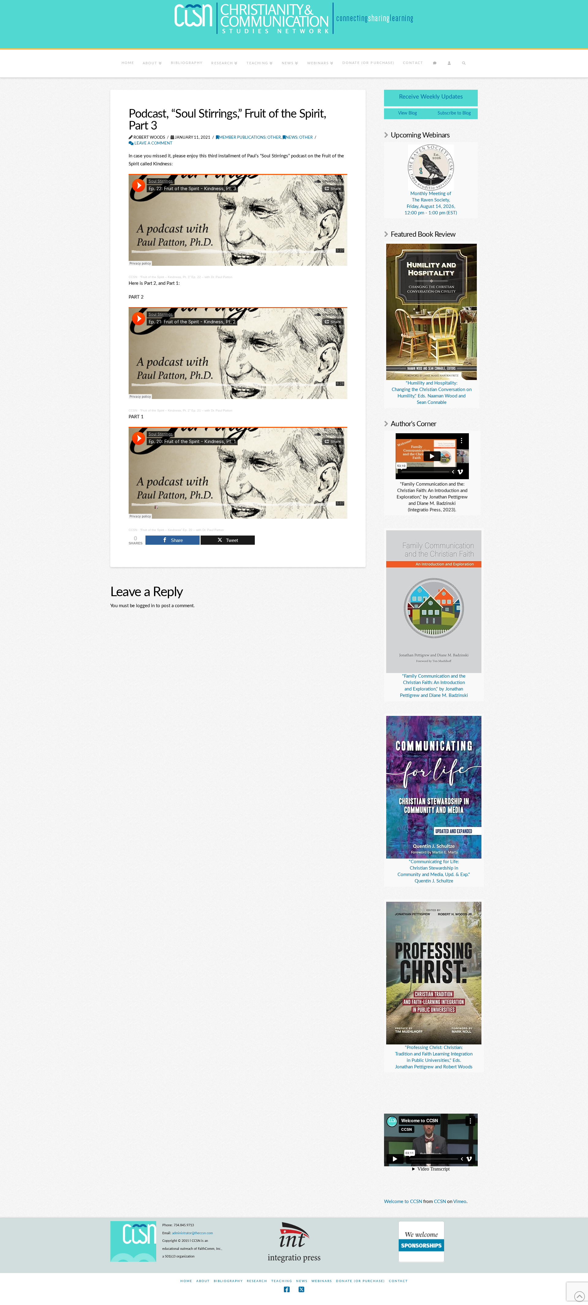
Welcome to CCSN (403, 1201)
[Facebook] (286, 1289)
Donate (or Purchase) (360, 1281)
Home (186, 1281)
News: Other (299, 138)
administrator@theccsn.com (192, 1233)
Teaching (281, 1281)
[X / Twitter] (301, 1289)
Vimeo (459, 1201)
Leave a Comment (153, 143)
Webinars (321, 1281)
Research (257, 1281)
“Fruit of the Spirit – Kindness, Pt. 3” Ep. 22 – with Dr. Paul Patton (186, 277)
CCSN (133, 277)
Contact (398, 1281)
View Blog (407, 113)
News (301, 1281)
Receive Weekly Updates (431, 97)
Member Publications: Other (250, 138)
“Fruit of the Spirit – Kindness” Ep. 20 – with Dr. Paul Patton (182, 530)
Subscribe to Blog (454, 113)
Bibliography (228, 1281)
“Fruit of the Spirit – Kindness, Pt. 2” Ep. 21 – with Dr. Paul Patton (186, 410)
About (203, 1281)
